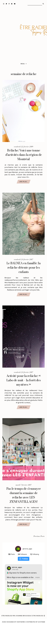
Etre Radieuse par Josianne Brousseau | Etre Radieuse (22, 616)
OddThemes (21, 622)
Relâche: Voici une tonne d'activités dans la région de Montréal (23, 154)
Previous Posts (39, 536)
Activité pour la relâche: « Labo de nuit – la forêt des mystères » (23, 380)
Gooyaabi (41, 622)
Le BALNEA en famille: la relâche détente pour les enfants (23, 267)
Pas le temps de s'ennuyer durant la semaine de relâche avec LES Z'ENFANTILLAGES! (23, 495)
